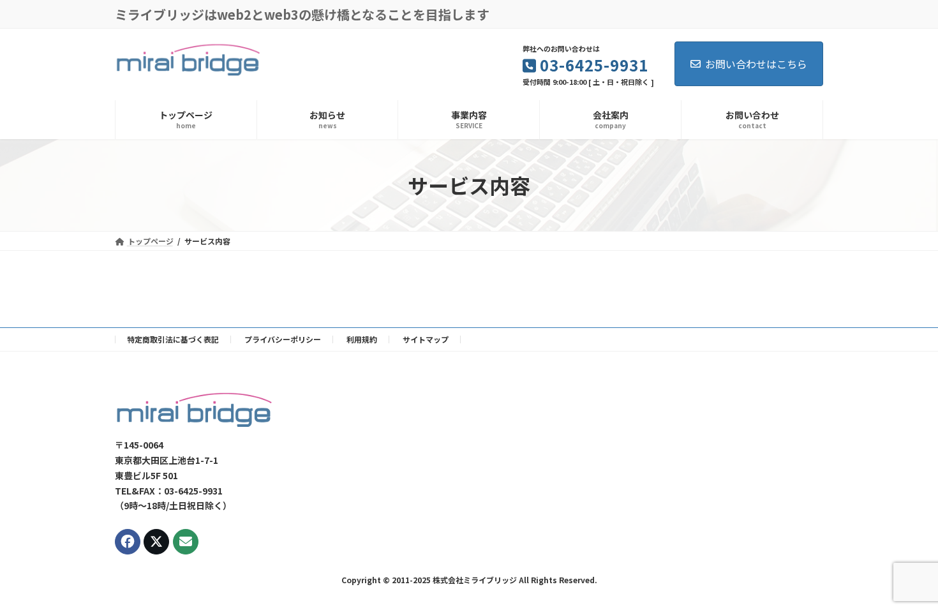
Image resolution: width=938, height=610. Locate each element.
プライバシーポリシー (282, 339)
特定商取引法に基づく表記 (173, 339)
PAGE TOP (906, 579)
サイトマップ (426, 339)
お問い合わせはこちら (756, 63)
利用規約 (361, 339)
